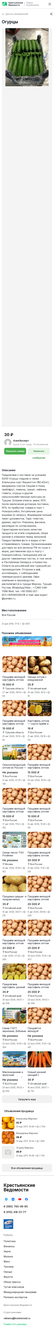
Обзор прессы (12, 1281)
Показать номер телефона (15, 452)
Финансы (9, 1246)
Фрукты (8, 1276)
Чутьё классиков (14, 1286)
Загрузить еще (27, 1099)
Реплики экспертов (15, 1297)
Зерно (7, 1251)
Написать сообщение (38, 452)
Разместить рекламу (15, 1324)
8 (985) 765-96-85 (16, 1206)
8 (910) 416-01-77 (15, 1212)
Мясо (7, 1261)
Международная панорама (20, 1292)
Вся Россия (8, 615)
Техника (9, 1266)
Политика (9, 1241)
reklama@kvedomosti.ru (17, 1318)
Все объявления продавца (27, 1168)
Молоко (8, 1256)
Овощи (8, 1271)
